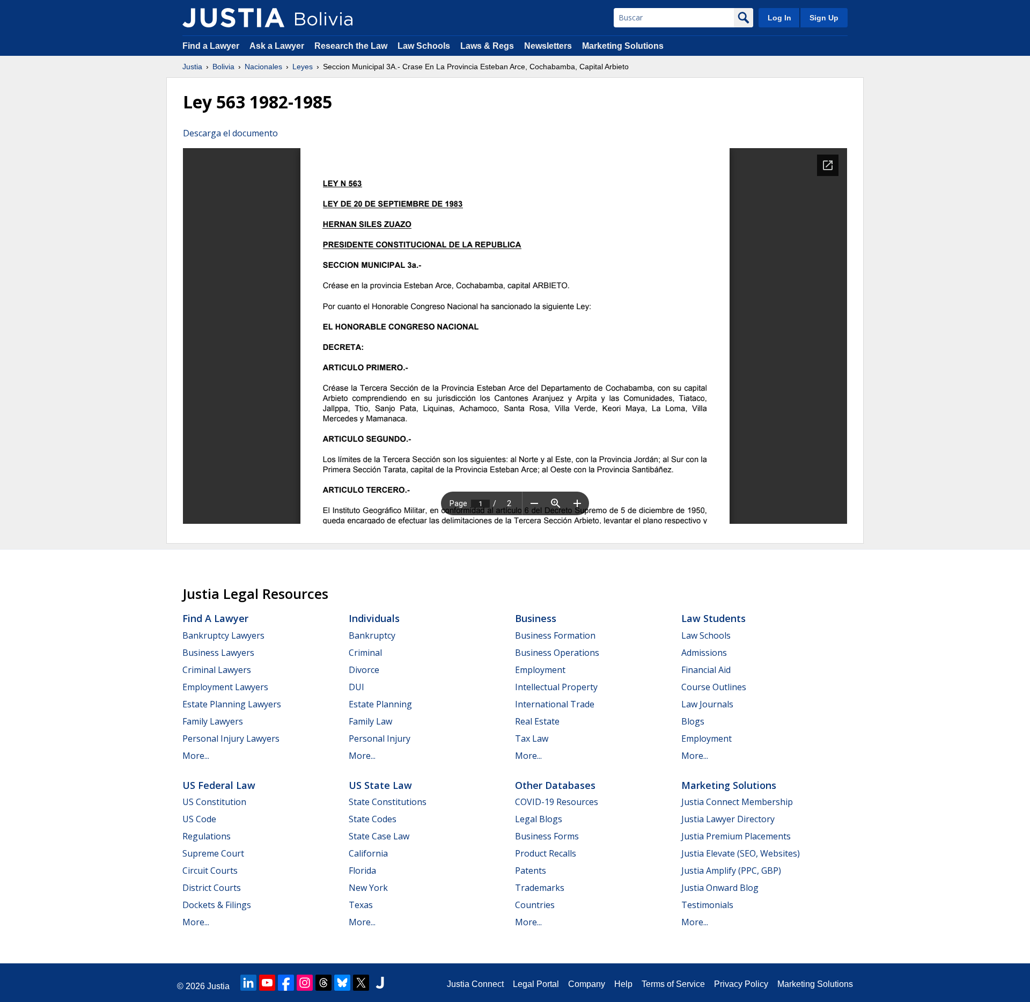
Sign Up (824, 17)
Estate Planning (380, 704)
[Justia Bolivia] (233, 17)
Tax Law (531, 738)
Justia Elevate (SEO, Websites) (740, 853)
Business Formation (555, 635)
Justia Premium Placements (736, 836)
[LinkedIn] (248, 983)
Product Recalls (545, 853)
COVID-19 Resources (556, 802)
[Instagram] (305, 983)
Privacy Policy (741, 984)
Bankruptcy (372, 635)
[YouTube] (267, 983)
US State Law (380, 785)
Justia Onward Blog (720, 888)
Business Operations (557, 653)
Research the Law (350, 45)
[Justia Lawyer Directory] (380, 983)
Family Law (370, 721)
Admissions (704, 653)
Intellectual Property (556, 687)
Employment (540, 670)
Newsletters (548, 45)
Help (623, 984)
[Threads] (323, 983)
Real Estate (537, 721)
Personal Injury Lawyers (230, 738)
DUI (356, 687)
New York (368, 888)
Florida (362, 870)
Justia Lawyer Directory (728, 819)
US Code (199, 819)
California (368, 853)
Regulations (206, 836)
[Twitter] (361, 983)
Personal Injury (379, 738)
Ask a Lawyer (277, 45)
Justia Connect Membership (737, 802)
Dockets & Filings (216, 905)
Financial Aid (706, 670)
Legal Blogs (538, 819)
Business (535, 618)
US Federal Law (218, 785)
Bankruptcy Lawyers (223, 635)
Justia (192, 66)
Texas (361, 905)
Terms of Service (673, 984)
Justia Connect (475, 984)
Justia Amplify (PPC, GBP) (731, 870)
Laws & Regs (487, 45)
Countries (535, 905)
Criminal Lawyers (216, 670)
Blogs (692, 721)
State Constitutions (387, 802)
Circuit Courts (210, 870)
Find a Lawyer (210, 45)
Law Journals (707, 704)
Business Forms (547, 836)
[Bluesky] (342, 983)
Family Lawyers (212, 721)
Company (586, 984)
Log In (779, 17)
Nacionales (263, 66)
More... (195, 756)
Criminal (365, 653)
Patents (530, 870)
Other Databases (555, 785)
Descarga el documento (230, 133)
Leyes (302, 66)
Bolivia (223, 66)
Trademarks (539, 888)
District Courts (211, 888)
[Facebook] (286, 983)
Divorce (364, 670)
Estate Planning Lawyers (231, 704)
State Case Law (379, 836)
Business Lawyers (218, 653)
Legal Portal (536, 984)
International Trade (554, 704)
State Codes (372, 819)
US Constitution (214, 802)
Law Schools (424, 45)
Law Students (713, 618)
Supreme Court (213, 853)
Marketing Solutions (623, 45)
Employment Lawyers (225, 687)
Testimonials (707, 905)
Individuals (374, 618)
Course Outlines (713, 687)
